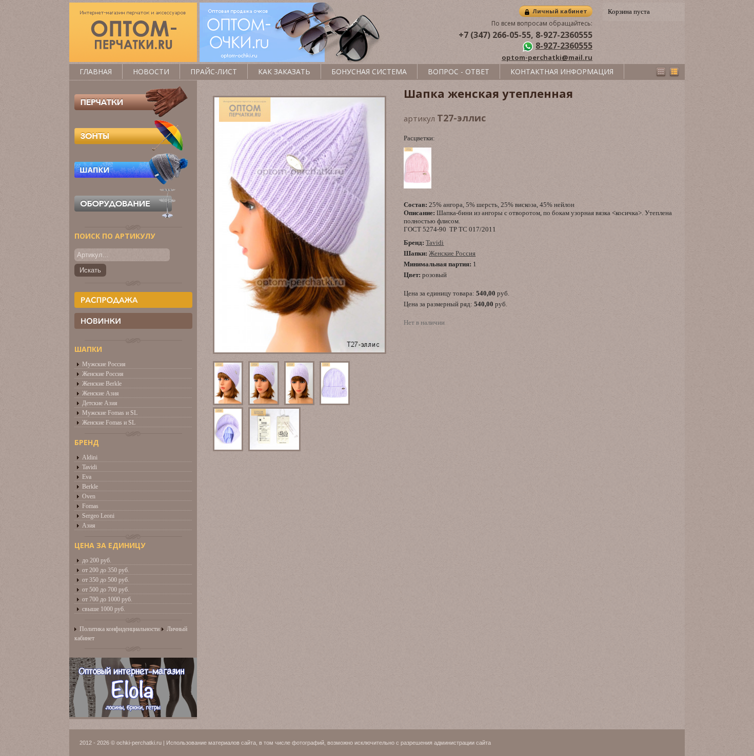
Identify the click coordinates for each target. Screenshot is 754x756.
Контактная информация (561, 71)
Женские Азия (100, 393)
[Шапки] (131, 182)
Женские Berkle (102, 383)
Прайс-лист (213, 71)
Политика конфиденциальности (120, 629)
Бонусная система (369, 71)
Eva (86, 476)
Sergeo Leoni (98, 515)
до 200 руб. (96, 560)
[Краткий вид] (661, 72)
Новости (151, 71)
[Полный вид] (674, 72)
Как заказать (284, 71)
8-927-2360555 (563, 45)
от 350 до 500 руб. (105, 579)
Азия (88, 525)
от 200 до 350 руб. (105, 570)
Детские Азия (99, 403)
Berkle (90, 486)
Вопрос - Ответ (458, 71)
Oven (88, 496)
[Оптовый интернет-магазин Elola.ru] (133, 714)
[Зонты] (131, 148)
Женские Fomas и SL (108, 422)
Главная (96, 71)
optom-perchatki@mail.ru (547, 57)
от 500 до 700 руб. (105, 589)
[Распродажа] (133, 300)
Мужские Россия (104, 364)
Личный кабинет (559, 11)
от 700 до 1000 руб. (107, 599)
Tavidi (89, 467)
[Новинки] (133, 321)
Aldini (89, 457)
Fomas (90, 506)
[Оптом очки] (291, 59)
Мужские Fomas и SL (109, 412)
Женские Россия (103, 373)
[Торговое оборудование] (131, 216)
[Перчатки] (131, 114)
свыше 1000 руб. (103, 609)
